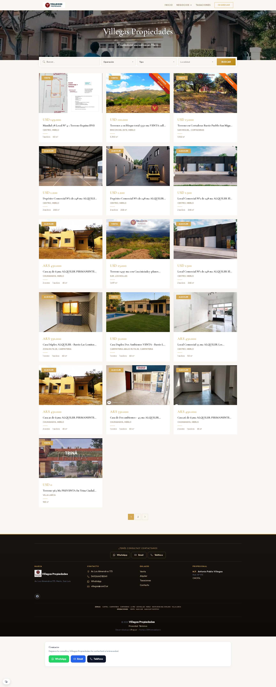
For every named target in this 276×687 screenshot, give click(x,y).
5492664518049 (99, 576)
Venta (143, 571)
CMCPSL (197, 578)
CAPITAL (105, 607)
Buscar (226, 62)
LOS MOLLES (140, 607)
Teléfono (158, 555)
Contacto (144, 585)
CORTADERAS (124, 607)
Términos (143, 626)
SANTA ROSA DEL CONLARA (161, 607)
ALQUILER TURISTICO (151, 609)
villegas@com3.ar (99, 586)
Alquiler (143, 576)
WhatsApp (122, 555)
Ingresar (224, 5)
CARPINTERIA (114, 607)
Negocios (183, 5)
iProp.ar (133, 630)
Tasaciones (203, 5)
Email (140, 555)
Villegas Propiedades (55, 573)
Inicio (168, 5)
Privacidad (133, 626)
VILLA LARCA (176, 607)
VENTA (132, 609)
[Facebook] (37, 596)
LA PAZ (132, 607)
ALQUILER (139, 609)
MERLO (148, 607)
